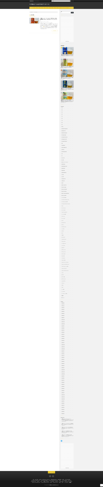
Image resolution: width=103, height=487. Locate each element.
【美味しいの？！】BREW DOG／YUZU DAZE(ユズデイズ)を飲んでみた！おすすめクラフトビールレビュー (68, 432)
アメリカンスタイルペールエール (66, 203)
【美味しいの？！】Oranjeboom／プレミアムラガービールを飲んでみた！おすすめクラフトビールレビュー (67, 56)
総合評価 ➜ (31, 7)
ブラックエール (64, 251)
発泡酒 (63, 79)
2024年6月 (63, 357)
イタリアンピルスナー (64, 212)
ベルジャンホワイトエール (65, 270)
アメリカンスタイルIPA (65, 201)
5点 (45, 7)
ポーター (63, 274)
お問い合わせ (70, 7)
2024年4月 (63, 361)
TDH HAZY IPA (64, 178)
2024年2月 (63, 365)
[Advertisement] (67, 29)
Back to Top (51, 472)
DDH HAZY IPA (64, 130)
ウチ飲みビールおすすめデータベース (39, 4)
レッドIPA (63, 289)
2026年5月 (63, 309)
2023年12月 (63, 369)
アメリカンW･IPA (64, 197)
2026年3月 (63, 313)
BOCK (62, 126)
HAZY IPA (63, 149)
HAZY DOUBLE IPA (64, 147)
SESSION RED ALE (64, 172)
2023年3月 (63, 388)
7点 (51, 7)
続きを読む (54, 30)
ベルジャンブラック (64, 268)
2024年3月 (63, 363)
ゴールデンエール (64, 226)
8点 (53, 7)
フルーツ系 (52, 481)
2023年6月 (63, 382)
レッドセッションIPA (64, 293)
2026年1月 (63, 317)
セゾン (41, 481)
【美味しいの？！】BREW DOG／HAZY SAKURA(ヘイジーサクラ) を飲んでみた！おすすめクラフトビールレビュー (67, 435)
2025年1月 (63, 342)
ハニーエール (63, 245)
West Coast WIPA (64, 195)
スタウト (38, 481)
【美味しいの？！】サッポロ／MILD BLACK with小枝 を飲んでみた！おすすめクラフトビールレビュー (68, 428)
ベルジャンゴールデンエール (65, 264)
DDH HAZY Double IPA (64, 128)
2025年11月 (63, 321)
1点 (35, 7)
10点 (59, 7)
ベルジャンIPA (61, 481)
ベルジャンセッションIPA (65, 266)
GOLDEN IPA (63, 145)
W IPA (63, 479)
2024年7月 (63, 355)
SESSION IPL (63, 170)
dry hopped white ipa (64, 141)
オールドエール (64, 222)
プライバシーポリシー (64, 7)
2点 (38, 7)
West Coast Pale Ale (64, 189)
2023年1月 (63, 392)
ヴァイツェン (63, 216)
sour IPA (63, 176)
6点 (48, 7)
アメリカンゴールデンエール (65, 199)
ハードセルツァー (64, 243)
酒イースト (63, 297)
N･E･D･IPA (36, 479)
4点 (43, 7)
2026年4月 (63, 311)
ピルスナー (63, 57)
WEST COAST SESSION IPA (65, 193)
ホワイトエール (55, 482)
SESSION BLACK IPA (64, 166)
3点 (40, 7)
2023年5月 (63, 384)
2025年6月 (63, 332)
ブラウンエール (64, 249)
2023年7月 (63, 380)
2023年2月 (63, 390)
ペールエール (56, 481)
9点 (56, 7)
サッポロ (46, 22)
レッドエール (63, 291)
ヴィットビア (63, 218)
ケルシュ (63, 224)
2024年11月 (63, 346)
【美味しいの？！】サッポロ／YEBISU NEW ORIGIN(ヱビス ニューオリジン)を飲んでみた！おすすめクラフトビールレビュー (67, 89)
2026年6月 (63, 307)
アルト (60, 480)
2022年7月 (63, 405)
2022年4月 (63, 411)
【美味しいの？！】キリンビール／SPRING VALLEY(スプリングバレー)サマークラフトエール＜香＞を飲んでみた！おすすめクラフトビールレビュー (67, 101)
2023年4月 (63, 386)
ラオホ (62, 285)
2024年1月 (63, 367)
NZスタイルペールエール (46, 479)
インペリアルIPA (64, 214)
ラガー (66, 57)
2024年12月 (63, 344)
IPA (62, 153)
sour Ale (63, 174)
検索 (61, 11)
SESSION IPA (63, 168)
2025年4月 (63, 336)
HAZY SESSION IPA (64, 151)
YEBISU (42, 22)
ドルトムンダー (64, 241)
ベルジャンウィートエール (65, 262)
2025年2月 (63, 340)
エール (62, 220)
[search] (69, 1)
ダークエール (63, 237)
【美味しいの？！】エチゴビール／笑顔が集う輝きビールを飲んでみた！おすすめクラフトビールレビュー (67, 424)
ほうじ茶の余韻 (50, 22)
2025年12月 (63, 319)
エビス (43, 22)
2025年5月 (63, 334)
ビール (47, 22)
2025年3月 (63, 338)
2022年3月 (63, 413)
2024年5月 (63, 359)
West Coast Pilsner (64, 191)
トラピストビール (64, 239)
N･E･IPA (40, 479)
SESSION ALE (64, 102)
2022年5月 (63, 409)
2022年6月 (63, 407)
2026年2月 (63, 315)
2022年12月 (63, 394)
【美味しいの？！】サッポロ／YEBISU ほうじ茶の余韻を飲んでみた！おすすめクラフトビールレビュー (48, 19)
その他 (44, 481)
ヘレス (62, 272)
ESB (62, 143)
